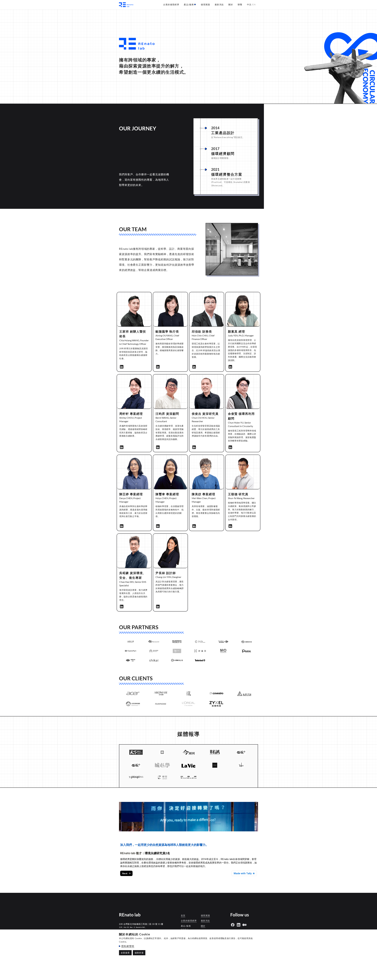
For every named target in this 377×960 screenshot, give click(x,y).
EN (254, 4)
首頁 (183, 915)
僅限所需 (139, 952)
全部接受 (125, 952)
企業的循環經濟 (189, 920)
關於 (203, 926)
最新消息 (205, 920)
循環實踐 (205, 915)
